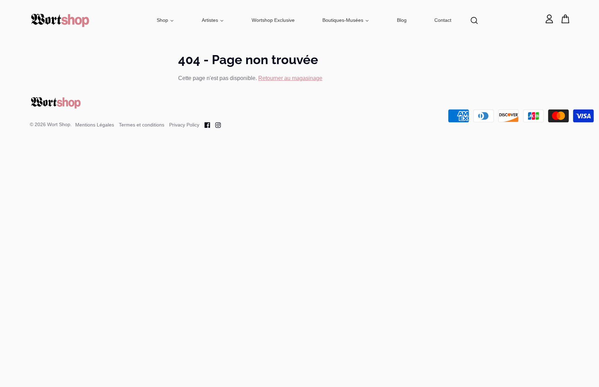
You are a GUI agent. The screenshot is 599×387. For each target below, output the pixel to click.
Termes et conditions (141, 124)
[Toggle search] (474, 20)
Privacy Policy (184, 124)
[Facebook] (204, 124)
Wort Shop (58, 124)
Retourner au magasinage (290, 78)
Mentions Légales (94, 124)
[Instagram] (215, 124)
